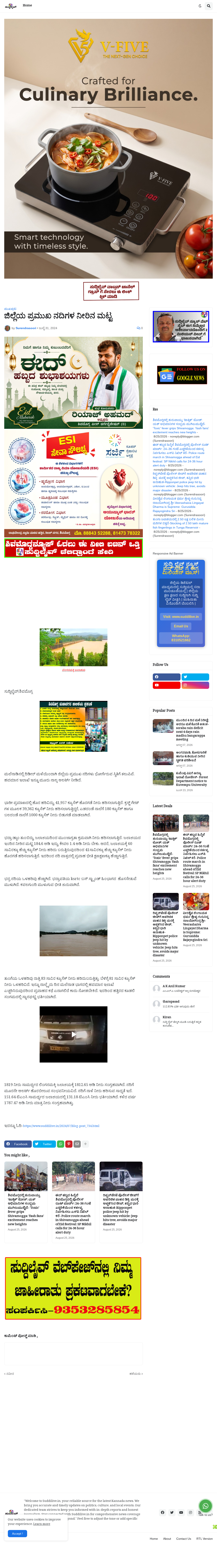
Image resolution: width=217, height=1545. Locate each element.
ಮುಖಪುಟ (10, 308)
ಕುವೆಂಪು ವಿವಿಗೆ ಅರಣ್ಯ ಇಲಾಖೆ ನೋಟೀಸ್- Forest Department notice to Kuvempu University (192, 779)
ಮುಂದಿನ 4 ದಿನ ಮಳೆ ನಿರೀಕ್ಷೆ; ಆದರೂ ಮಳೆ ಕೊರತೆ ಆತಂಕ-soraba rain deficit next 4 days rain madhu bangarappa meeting (192, 730)
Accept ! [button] (17, 1533)
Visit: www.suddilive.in (181, 617)
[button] (200, 6)
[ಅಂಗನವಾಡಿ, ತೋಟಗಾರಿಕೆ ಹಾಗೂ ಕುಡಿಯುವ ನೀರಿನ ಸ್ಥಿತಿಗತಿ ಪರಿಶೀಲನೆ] (163, 758)
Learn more (41, 1524)
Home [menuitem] (27, 6)
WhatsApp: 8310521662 (181, 638)
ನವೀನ (10, 1373)
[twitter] (195, 677)
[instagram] (195, 685)
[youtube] (167, 685)
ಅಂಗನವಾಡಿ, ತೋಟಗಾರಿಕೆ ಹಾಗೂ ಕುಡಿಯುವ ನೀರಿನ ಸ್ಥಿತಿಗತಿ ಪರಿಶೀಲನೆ (191, 757)
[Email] (77, 1144)
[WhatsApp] (60, 1144)
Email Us (181, 626)
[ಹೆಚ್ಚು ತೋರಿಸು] (85, 1144)
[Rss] (167, 693)
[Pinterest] (68, 1144)
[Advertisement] (73, 588)
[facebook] (167, 677)
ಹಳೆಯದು (135, 1373)
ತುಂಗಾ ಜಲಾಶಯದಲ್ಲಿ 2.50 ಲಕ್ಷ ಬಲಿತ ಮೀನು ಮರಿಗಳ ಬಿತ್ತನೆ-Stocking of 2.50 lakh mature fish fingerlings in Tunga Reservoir (180, 523)
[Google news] (195, 693)
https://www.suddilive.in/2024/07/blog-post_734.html (61, 1126)
